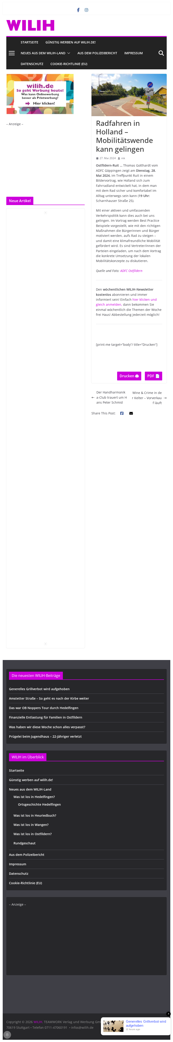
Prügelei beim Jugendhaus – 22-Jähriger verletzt (45, 736)
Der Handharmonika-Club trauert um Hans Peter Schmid (111, 397)
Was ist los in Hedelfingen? (34, 797)
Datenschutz (32, 64)
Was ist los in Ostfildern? (33, 834)
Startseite (29, 42)
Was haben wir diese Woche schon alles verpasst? (47, 727)
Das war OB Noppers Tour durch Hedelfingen (43, 708)
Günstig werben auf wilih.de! (71, 42)
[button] (67, 53)
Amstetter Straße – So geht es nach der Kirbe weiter (49, 698)
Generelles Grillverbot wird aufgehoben (39, 689)
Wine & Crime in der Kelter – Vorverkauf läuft (147, 398)
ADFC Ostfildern (131, 271)
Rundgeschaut (25, 843)
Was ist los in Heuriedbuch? (35, 815)
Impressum (133, 53)
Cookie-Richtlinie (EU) (68, 64)
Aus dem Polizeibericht (97, 53)
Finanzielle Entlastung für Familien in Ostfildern (45, 717)
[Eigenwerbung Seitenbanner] (40, 76)
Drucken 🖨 (129, 375)
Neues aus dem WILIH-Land (43, 53)
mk (123, 158)
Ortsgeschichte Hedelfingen (39, 804)
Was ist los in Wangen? (31, 825)
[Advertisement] (44, 158)
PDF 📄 (153, 375)
